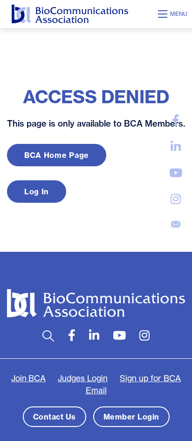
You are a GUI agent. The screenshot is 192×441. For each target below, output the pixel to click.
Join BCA (28, 378)
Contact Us (54, 416)
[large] (175, 120)
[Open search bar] (48, 335)
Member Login (131, 416)
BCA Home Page (56, 155)
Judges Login (83, 378)
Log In (36, 191)
